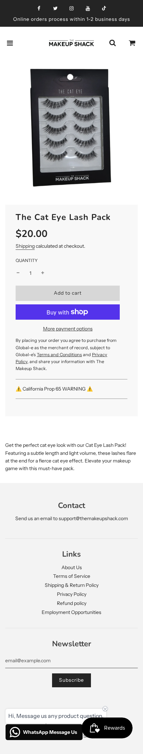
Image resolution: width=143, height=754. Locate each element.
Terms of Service (71, 576)
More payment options (68, 329)
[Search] (112, 43)
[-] (18, 273)
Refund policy (71, 603)
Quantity (27, 260)
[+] (42, 273)
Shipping (25, 246)
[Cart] (132, 43)
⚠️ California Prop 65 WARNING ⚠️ (55, 389)
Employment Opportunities (71, 612)
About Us (71, 567)
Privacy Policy (71, 594)
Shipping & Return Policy (72, 585)
